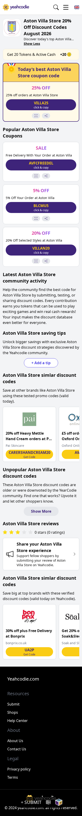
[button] (41, 104)
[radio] (5, 532)
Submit (13, 704)
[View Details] (36, 115)
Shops (12, 712)
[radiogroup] (18, 532)
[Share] (46, 115)
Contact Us (16, 748)
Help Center (17, 720)
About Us (15, 740)
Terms (12, 777)
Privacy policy (19, 769)
